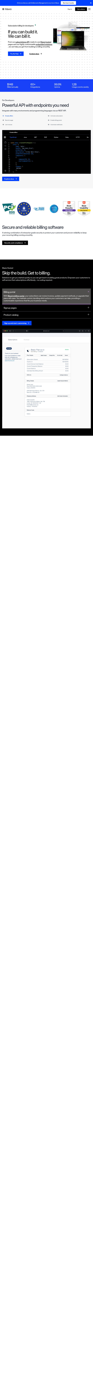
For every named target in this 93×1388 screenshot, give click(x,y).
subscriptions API (22, 41)
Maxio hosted (46, 41)
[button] (46, 292)
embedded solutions (44, 44)
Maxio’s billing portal (16, 295)
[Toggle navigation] (89, 9)
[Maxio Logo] (7, 9)
